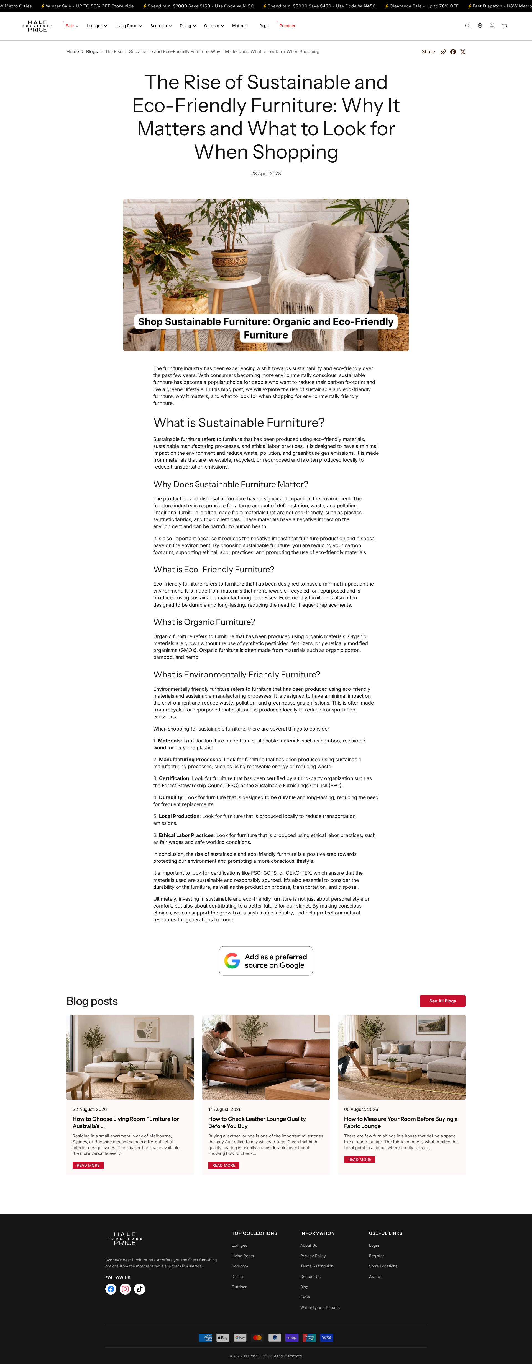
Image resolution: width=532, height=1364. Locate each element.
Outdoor (239, 1286)
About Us (308, 1245)
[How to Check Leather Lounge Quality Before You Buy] (266, 1057)
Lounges (239, 1245)
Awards (375, 1276)
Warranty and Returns (320, 1307)
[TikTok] (139, 1289)
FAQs (305, 1297)
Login (374, 1245)
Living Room (243, 1255)
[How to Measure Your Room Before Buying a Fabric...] (402, 1057)
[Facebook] (110, 1289)
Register (376, 1255)
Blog (304, 1286)
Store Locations (383, 1266)
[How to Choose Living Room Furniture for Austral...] (130, 1057)
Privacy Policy (313, 1255)
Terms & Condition (316, 1266)
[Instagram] (125, 1289)
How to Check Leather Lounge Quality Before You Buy (257, 1122)
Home (72, 51)
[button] (70, 26)
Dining (237, 1276)
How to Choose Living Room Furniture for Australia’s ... (126, 1122)
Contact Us (310, 1276)
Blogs (92, 51)
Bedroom (240, 1266)
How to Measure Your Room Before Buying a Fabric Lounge (400, 1122)
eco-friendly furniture (272, 854)
